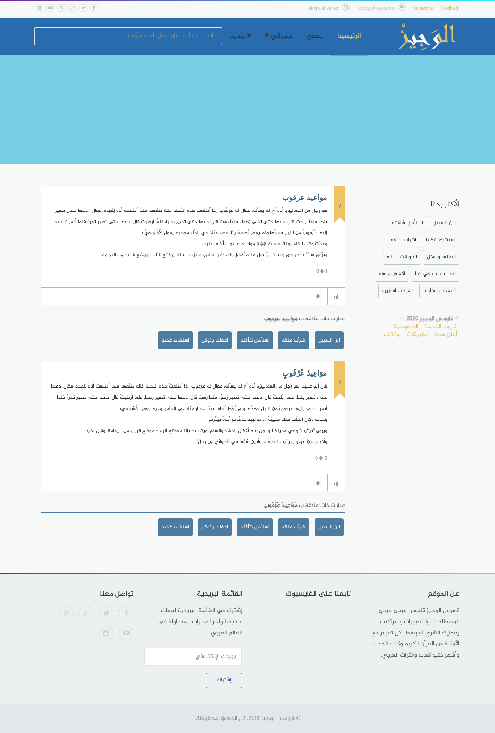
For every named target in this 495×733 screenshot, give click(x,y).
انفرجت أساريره (397, 290)
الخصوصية (406, 327)
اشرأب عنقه (294, 340)
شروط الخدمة (440, 327)
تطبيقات (418, 335)
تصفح (315, 36)
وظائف (392, 335)
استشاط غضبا (175, 340)
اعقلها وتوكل (214, 340)
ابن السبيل (329, 340)
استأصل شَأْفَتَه (254, 340)
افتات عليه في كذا (435, 273)
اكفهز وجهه (392, 273)
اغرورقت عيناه (402, 256)
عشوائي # (279, 36)
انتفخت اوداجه (439, 290)
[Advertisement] (247, 109)
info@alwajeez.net (376, 8)
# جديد (240, 36)
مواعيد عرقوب (304, 197)
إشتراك (224, 679)
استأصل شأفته (407, 222)
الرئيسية (349, 36)
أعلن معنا (445, 335)
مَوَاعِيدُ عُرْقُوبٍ (304, 373)
